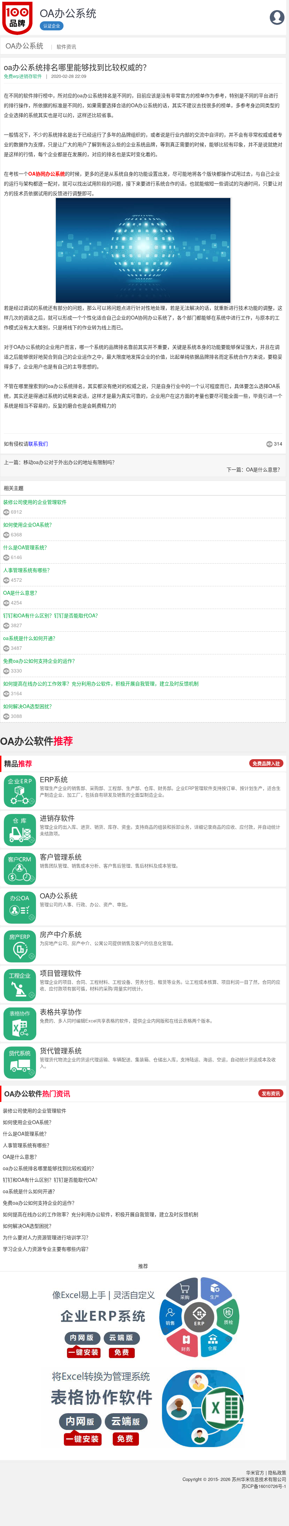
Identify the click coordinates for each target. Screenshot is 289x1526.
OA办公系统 (24, 46)
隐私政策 (277, 1472)
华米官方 (255, 1472)
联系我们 (38, 443)
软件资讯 (66, 46)
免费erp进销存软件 (23, 76)
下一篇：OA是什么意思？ (254, 469)
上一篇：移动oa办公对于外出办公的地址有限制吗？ (60, 461)
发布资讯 (271, 1093)
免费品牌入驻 (266, 763)
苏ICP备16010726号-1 (264, 1486)
